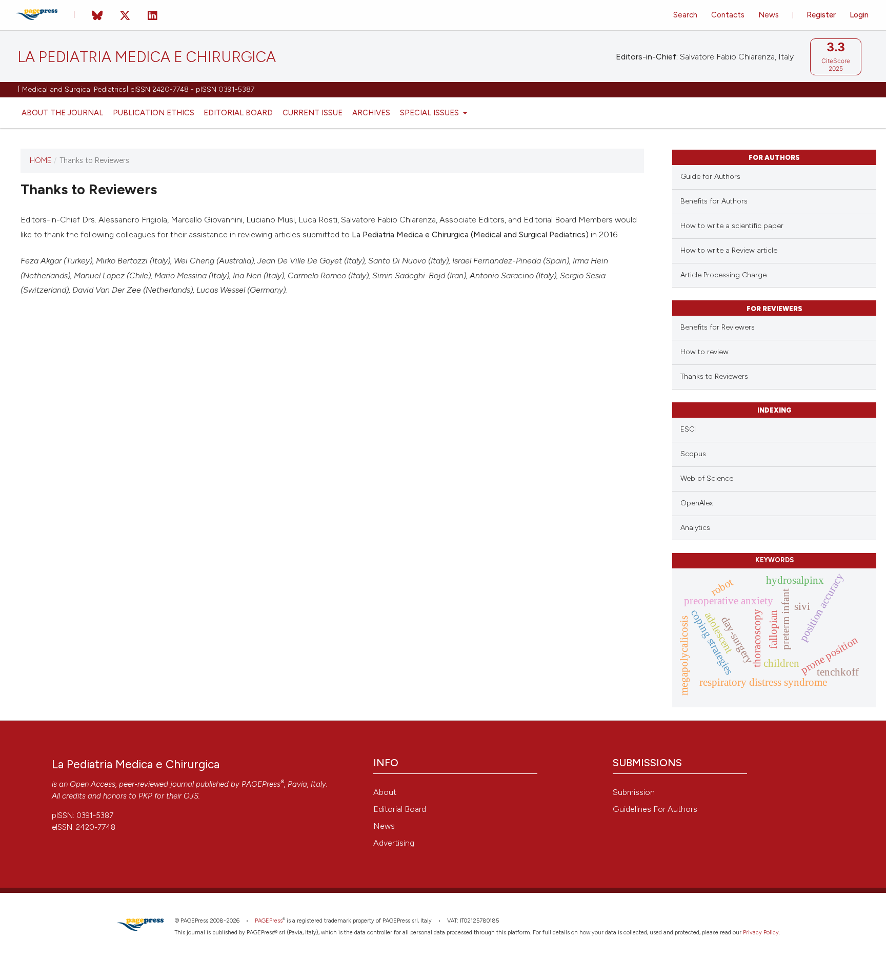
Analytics (695, 527)
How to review (704, 351)
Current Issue (313, 112)
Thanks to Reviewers (714, 376)
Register (821, 14)
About (384, 792)
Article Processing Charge (723, 275)
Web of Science (706, 478)
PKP (145, 796)
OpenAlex (696, 503)
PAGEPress (260, 784)
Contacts (727, 14)
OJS (191, 796)
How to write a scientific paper (731, 225)
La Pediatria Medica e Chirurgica (146, 57)
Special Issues (430, 112)
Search (685, 14)
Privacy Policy (761, 932)
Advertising (393, 843)
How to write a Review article (728, 250)
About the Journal (62, 112)
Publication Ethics (153, 112)
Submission (634, 792)
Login (859, 14)
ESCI (688, 429)
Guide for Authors (710, 176)
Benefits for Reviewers (717, 327)
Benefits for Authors (714, 201)
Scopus (693, 453)
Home (40, 160)
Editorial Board (238, 112)
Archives (371, 112)
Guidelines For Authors (655, 809)
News (768, 14)
